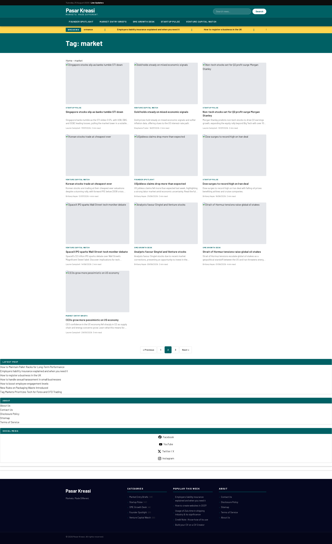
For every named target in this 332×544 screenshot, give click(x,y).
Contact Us (6, 409)
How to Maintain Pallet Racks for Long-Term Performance (32, 366)
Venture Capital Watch (201, 21)
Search (259, 11)
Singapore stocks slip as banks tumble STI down (94, 111)
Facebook (168, 437)
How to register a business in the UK (220, 29)
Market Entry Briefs (113, 21)
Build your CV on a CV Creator (190, 524)
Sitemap (5, 418)
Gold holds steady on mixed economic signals (161, 111)
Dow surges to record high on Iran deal (226, 183)
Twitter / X (168, 451)
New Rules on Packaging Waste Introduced (24, 387)
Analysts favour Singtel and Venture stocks (160, 251)
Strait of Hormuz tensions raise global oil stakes (232, 251)
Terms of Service (9, 422)
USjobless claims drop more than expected (160, 183)
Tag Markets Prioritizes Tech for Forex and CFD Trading (31, 391)
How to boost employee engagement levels (24, 383)
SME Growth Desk (144, 21)
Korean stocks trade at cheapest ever (89, 183)
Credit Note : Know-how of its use (191, 519)
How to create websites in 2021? (191, 505)
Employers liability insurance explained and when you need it (146, 29)
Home (69, 60)
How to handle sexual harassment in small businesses (30, 379)
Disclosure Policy (9, 413)
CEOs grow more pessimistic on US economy (92, 319)
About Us (5, 405)
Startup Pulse (170, 21)
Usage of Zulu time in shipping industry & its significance (190, 512)
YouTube (168, 444)
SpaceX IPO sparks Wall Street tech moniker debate (97, 251)
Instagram (168, 458)
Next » (185, 349)
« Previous (148, 349)
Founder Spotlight (81, 21)
